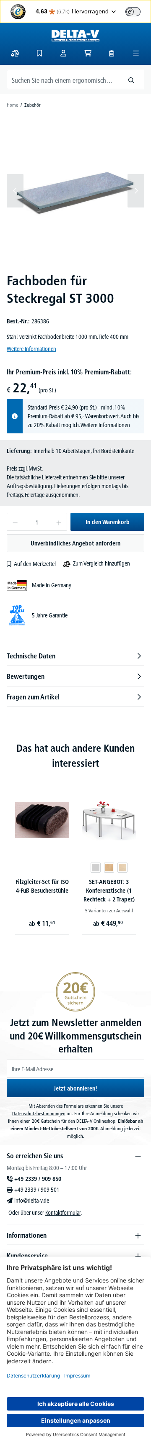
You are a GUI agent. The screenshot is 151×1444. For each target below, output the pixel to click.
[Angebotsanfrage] (111, 53)
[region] (75, 191)
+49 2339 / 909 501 (37, 1190)
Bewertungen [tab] (25, 676)
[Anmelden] (63, 53)
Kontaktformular (63, 1212)
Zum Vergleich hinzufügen (101, 563)
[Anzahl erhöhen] (59, 522)
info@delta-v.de (31, 1200)
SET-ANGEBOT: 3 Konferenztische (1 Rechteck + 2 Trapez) (109, 890)
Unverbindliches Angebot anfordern (75, 543)
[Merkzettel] (39, 53)
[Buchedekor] (109, 868)
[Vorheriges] (15, 190)
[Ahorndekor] (122, 868)
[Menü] (136, 53)
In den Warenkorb (108, 522)
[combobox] (63, 79)
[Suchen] (131, 79)
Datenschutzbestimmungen (38, 1113)
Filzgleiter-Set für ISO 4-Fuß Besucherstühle (42, 886)
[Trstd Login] (138, 10)
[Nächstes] (136, 190)
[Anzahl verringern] (15, 522)
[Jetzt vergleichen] (15, 53)
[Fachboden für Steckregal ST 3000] (75, 190)
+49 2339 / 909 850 (37, 1179)
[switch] (133, 11)
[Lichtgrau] (96, 868)
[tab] (75, 656)
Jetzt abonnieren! (75, 1088)
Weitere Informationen (31, 349)
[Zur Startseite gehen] (75, 35)
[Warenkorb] (87, 53)
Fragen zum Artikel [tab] (33, 697)
